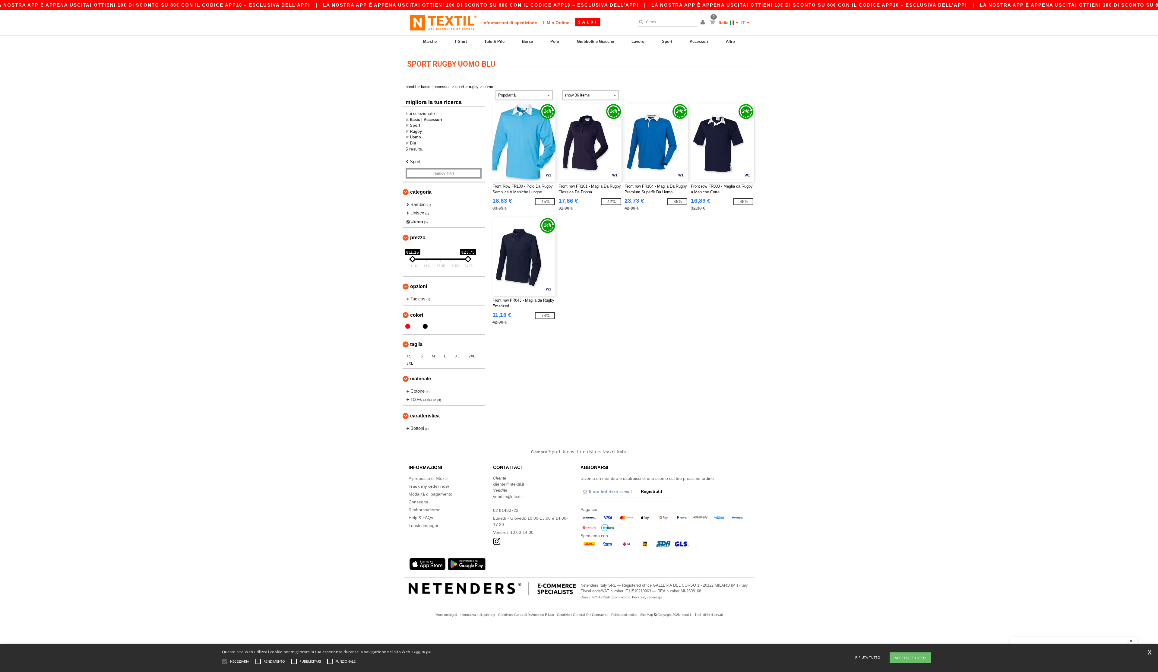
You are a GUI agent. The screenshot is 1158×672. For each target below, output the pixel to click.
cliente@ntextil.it (508, 484)
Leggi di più (422, 652)
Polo (554, 41)
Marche (430, 41)
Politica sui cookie (624, 615)
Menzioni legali (446, 615)
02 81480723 (505, 510)
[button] (704, 22)
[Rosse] (407, 326)
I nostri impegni (423, 525)
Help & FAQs (421, 517)
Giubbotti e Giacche (595, 41)
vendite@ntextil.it (509, 496)
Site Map (646, 615)
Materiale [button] (420, 378)
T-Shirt (460, 41)
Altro (730, 41)
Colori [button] (416, 315)
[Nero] (425, 326)
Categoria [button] (421, 192)
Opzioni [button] (418, 286)
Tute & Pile (494, 41)
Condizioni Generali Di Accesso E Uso (526, 615)
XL (457, 356)
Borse (527, 41)
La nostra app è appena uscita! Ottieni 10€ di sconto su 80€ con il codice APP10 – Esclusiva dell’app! (481, 5)
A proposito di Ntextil (428, 478)
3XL (410, 363)
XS (409, 356)
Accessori (699, 41)
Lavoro (637, 41)
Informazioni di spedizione (509, 22)
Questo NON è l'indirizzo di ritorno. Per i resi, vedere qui (621, 597)
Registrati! (651, 491)
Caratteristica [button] (425, 415)
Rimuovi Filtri (443, 173)
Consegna (418, 501)
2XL (472, 356)
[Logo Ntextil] (443, 23)
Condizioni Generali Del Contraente (582, 615)
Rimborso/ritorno (425, 509)
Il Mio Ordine (556, 22)
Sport (667, 41)
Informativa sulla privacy (477, 615)
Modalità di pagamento (430, 494)
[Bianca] (416, 326)
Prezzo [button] (418, 237)
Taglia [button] (416, 344)
